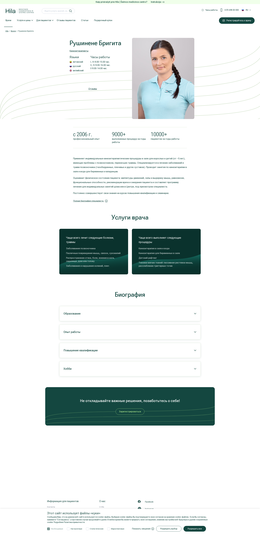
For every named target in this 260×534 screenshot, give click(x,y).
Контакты (51, 507)
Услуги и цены (24, 20)
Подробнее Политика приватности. (69, 522)
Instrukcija (156, 2)
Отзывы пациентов (66, 20)
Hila (6, 31)
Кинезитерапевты (79, 50)
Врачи (8, 20)
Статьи (84, 20)
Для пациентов (43, 20)
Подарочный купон (103, 20)
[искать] (70, 11)
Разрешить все (195, 529)
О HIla (101, 507)
